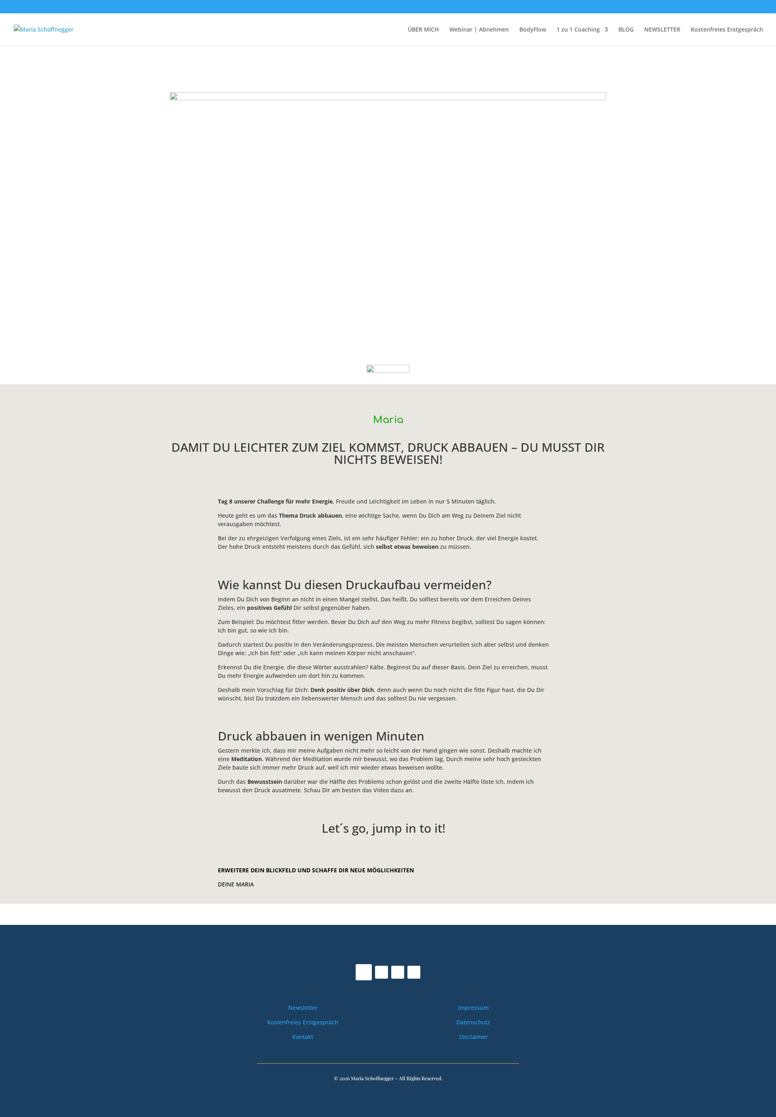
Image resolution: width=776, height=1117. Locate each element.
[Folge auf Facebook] (364, 972)
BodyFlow (532, 30)
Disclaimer (473, 1037)
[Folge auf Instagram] (381, 972)
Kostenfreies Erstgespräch (727, 30)
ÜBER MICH (423, 30)
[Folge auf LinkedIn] (413, 972)
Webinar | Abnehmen (479, 30)
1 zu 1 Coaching (578, 30)
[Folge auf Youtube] (397, 972)
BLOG (626, 30)
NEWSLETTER (662, 30)
